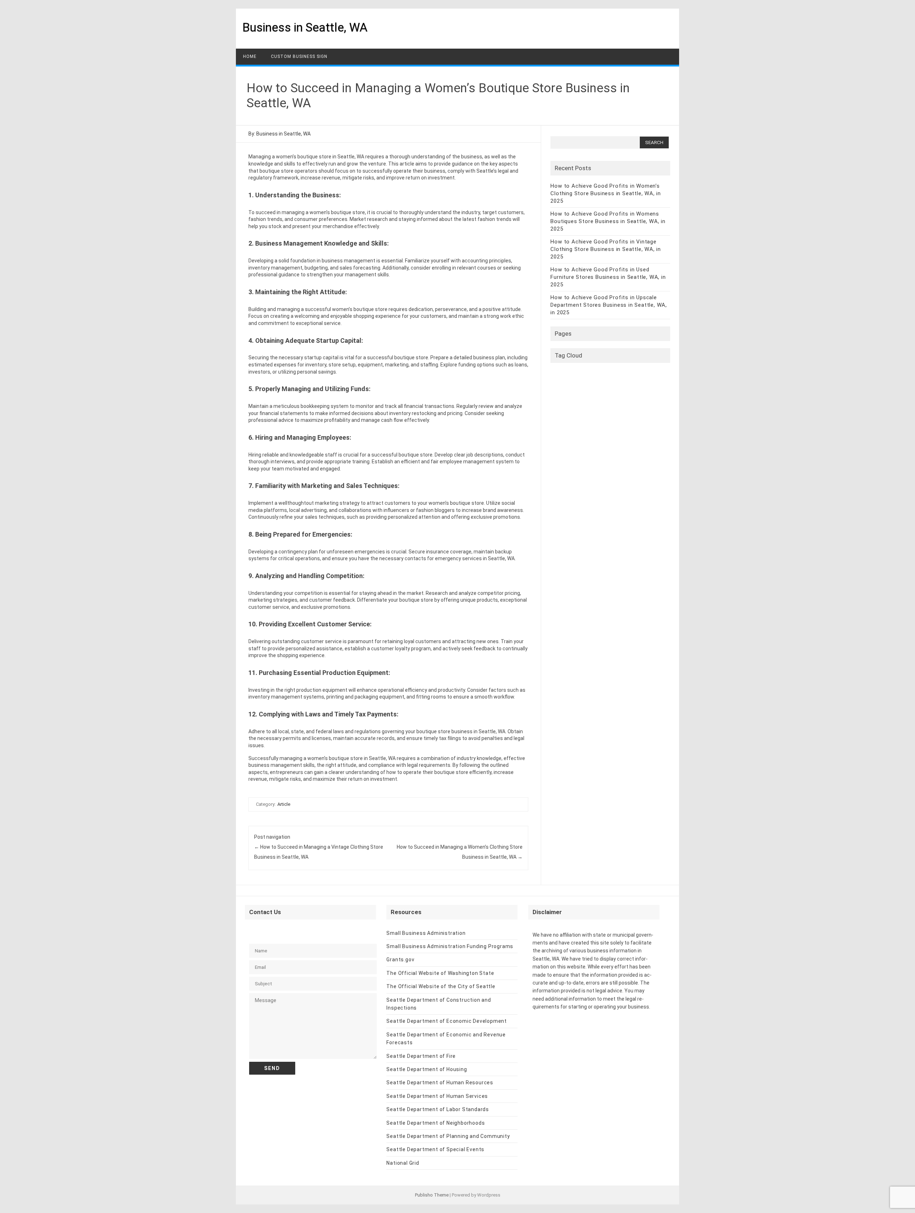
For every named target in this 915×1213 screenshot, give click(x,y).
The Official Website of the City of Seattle (440, 986)
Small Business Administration (425, 933)
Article (283, 804)
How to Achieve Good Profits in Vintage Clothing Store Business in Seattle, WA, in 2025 (605, 249)
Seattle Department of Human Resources (439, 1082)
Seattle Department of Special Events (435, 1149)
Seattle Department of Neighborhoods (435, 1123)
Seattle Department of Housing (426, 1069)
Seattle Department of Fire (421, 1056)
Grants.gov (400, 959)
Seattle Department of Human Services (437, 1096)
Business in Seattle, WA (304, 27)
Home (250, 56)
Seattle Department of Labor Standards (437, 1109)
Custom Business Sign (299, 56)
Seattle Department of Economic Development (446, 1021)
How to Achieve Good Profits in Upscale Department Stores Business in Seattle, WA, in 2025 (608, 305)
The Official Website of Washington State (440, 973)
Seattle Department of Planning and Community (448, 1136)
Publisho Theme (432, 1195)
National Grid (402, 1163)
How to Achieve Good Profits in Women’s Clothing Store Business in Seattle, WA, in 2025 (605, 193)
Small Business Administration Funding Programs (449, 946)
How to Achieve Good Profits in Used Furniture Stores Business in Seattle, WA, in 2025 (608, 277)
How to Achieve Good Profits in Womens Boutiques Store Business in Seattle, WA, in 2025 (607, 221)
